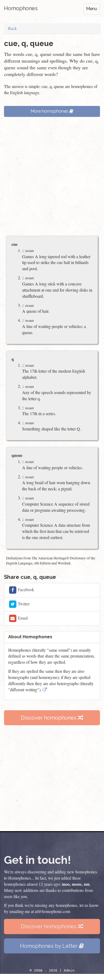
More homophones (50, 111)
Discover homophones (49, 718)
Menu (91, 8)
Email (22, 617)
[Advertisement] (52, 179)
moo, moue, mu (76, 884)
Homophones (21, 8)
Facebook (25, 589)
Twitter (23, 603)
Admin (69, 970)
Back (12, 28)
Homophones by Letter (49, 946)
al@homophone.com (52, 911)
